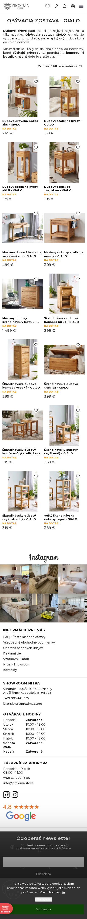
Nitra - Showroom (16, 664)
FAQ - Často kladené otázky (24, 637)
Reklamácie (12, 653)
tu (63, 892)
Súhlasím (43, 909)
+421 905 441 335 (16, 698)
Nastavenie (43, 899)
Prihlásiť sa (43, 874)
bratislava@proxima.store (22, 704)
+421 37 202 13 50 (16, 778)
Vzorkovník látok (16, 659)
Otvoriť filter (43, 66)
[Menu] (81, 6)
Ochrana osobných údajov (23, 648)
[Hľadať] (65, 6)
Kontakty (10, 670)
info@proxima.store (18, 783)
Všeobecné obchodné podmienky (29, 642)
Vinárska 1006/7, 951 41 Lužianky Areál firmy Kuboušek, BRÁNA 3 (27, 691)
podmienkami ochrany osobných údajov (43, 848)
